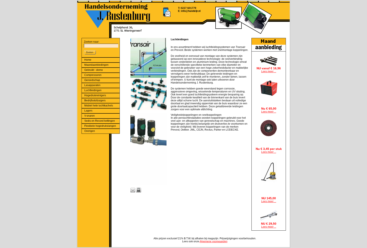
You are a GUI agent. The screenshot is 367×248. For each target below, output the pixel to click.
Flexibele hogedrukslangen (100, 125)
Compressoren (93, 75)
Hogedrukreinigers (95, 95)
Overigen (89, 131)
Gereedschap (92, 80)
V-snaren (89, 115)
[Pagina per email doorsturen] (133, 190)
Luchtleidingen (93, 90)
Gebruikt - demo (93, 69)
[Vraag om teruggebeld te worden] (138, 190)
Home (87, 59)
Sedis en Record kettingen (99, 120)
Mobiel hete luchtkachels (98, 105)
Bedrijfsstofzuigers (95, 100)
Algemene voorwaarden (213, 241)
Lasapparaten (92, 85)
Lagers (88, 110)
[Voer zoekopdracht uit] (90, 51)
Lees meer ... (268, 71)
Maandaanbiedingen (96, 64)
